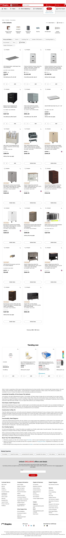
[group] (10, 362)
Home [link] (3, 20)
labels (31, 444)
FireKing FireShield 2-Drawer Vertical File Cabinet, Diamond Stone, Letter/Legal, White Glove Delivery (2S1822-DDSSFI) (53, 68)
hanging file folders (41, 441)
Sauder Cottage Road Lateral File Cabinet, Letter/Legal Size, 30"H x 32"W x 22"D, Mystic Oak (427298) (32, 266)
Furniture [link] (7, 20)
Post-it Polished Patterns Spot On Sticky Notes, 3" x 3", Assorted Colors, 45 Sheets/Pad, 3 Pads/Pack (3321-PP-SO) (28, 363)
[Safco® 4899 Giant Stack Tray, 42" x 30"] (53, 98)
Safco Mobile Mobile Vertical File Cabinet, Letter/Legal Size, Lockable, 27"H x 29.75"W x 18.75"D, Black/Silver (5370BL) (32, 147)
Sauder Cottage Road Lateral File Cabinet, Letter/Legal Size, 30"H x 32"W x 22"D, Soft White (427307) (32, 186)
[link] (15, 5)
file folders (29, 440)
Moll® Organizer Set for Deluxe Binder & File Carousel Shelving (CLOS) (53, 225)
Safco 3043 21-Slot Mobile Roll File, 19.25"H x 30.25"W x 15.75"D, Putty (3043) (11, 147)
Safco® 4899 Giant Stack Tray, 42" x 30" (53, 106)
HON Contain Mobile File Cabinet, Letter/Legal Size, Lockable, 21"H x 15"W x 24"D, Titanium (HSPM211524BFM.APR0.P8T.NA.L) (31, 107)
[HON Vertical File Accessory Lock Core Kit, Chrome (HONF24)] (12, 256)
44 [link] (8, 72)
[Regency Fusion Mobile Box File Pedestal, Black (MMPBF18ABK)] (12, 98)
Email (22, 470)
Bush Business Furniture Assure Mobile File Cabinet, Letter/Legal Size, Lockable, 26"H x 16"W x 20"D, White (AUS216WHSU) (12, 226)
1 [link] (28, 72)
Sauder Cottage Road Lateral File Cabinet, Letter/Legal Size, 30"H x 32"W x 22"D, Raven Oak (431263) (53, 266)
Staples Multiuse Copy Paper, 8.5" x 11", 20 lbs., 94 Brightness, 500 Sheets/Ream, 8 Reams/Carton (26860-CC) (46, 363)
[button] (42, 5)
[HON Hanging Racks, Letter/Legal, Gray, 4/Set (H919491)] (12, 58)
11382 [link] (44, 365)
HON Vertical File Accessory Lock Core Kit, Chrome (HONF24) (11, 265)
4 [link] (49, 151)
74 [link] (8, 270)
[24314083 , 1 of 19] (10, 356)
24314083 (5, 362)
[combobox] (33, 5)
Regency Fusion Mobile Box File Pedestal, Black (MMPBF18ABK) (10, 106)
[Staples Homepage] (4, 5)
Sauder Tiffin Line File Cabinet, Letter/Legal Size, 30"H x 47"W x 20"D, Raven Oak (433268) (32, 305)
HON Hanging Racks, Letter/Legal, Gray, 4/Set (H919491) (12, 67)
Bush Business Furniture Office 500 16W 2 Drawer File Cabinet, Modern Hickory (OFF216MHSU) (32, 226)
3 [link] (28, 151)
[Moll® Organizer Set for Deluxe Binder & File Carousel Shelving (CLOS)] (53, 216)
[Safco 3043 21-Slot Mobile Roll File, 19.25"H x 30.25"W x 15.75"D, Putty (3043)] (12, 137)
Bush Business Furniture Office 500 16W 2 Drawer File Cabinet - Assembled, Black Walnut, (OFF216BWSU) (12, 305)
